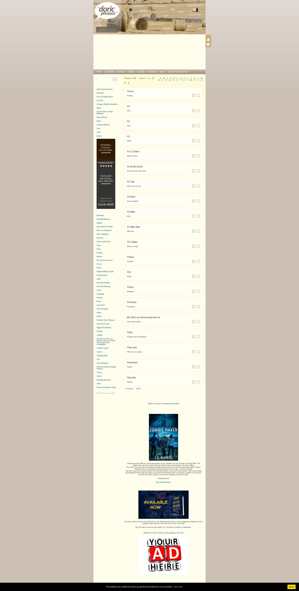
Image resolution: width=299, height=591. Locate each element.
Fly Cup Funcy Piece (105, 260)
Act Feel (100, 100)
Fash (98, 245)
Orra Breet (101, 305)
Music (99, 301)
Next (138, 389)
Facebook (152, 72)
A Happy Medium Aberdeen (107, 104)
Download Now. (163, 478)
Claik (98, 132)
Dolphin (99, 223)
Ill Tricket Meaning (103, 286)
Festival (100, 253)
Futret (99, 268)
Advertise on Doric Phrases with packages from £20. (163, 533)
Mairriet (99, 298)
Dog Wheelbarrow (103, 219)
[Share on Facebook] (193, 95)
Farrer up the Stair (103, 242)
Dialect (99, 136)
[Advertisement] (149, 52)
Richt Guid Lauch (103, 324)
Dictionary (100, 215)
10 (149, 78)
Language (100, 294)
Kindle (178, 527)
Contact (131, 72)
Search (99, 352)
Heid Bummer (102, 275)
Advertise (121, 72)
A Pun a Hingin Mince (105, 97)
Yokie (99, 384)
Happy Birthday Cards (105, 271)
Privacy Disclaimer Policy (106, 387)
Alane (99, 108)
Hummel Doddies (103, 283)
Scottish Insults (102, 348)
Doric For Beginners (104, 230)
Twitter (162, 72)
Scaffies (100, 335)
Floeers (99, 256)
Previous (129, 389)
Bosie (99, 121)
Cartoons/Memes (103, 125)
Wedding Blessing (103, 380)
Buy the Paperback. (163, 482)
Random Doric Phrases (106, 320)
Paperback (187, 527)
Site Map (141, 72)
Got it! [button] (291, 587)
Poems (99, 316)
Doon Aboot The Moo (105, 227)
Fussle (99, 264)
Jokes (99, 290)
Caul (98, 128)
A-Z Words (109, 72)
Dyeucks (100, 238)
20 (153, 78)
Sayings (100, 331)
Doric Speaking (102, 234)
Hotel (99, 279)
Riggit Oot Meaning (104, 328)
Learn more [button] (178, 587)
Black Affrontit (102, 117)
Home (99, 72)
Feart (99, 249)
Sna (98, 359)
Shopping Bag (102, 356)
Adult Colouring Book (105, 89)
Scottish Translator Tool (177, 72)
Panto (99, 313)
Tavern (99, 376)
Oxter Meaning (102, 309)
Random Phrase (107, 29)
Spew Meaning (102, 363)
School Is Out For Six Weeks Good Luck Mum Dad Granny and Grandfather (106, 341)
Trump (99, 372)
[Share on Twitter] (198, 95)
